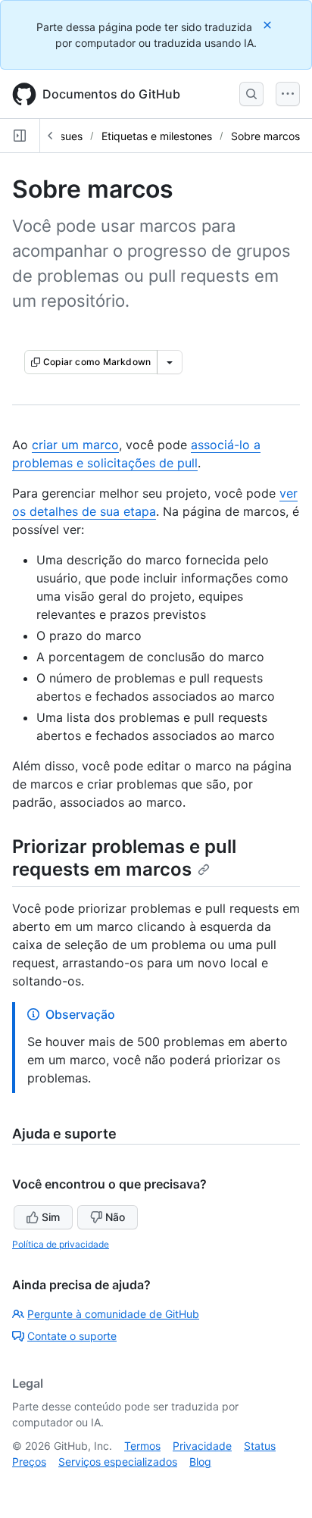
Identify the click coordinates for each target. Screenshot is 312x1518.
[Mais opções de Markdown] (170, 362)
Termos (142, 1445)
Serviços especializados (117, 1461)
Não (115, 1216)
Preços (29, 1461)
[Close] (269, 24)
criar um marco (75, 444)
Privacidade (202, 1445)
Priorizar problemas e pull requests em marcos (124, 858)
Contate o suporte (72, 1335)
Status (260, 1445)
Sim (51, 1216)
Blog (200, 1461)
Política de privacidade (60, 1244)
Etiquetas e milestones (156, 136)
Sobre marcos (265, 136)
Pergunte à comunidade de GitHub (113, 1313)
